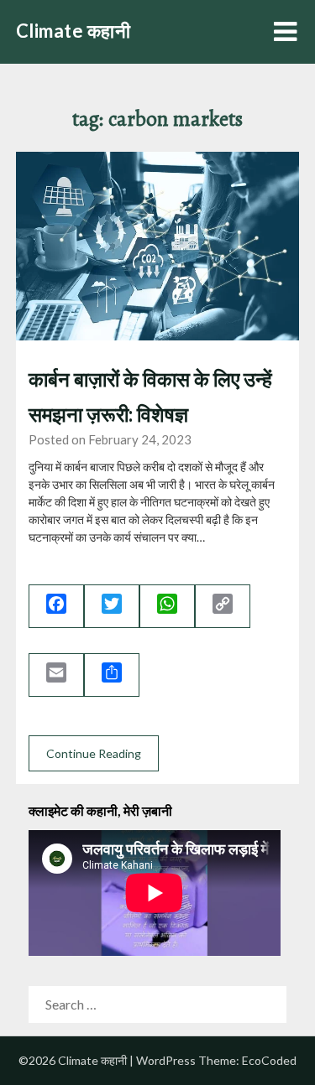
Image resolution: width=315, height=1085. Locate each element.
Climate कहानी (73, 30)
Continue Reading (93, 753)
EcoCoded (269, 1060)
